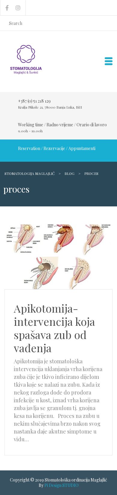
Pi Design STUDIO (61, 485)
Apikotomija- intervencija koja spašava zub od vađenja (54, 328)
